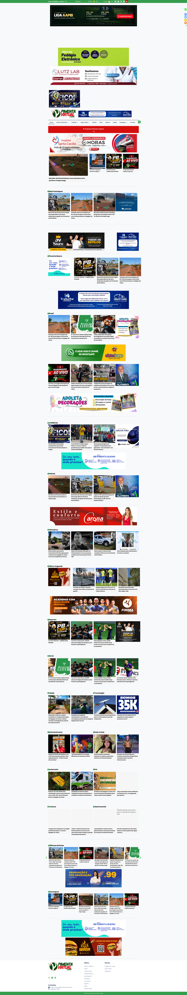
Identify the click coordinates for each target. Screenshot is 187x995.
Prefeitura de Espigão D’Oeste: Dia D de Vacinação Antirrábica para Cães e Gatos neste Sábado (104, 769)
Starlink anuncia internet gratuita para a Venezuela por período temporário (105, 693)
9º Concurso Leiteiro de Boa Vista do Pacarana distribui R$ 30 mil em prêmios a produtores (81, 318)
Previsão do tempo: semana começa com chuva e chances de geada (83, 565)
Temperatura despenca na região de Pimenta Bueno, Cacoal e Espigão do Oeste (59, 807)
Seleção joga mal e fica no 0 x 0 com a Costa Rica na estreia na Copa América (105, 565)
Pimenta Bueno (55, 238)
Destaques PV (88, 952)
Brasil (51, 295)
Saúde (115, 104)
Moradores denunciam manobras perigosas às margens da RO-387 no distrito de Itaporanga (104, 196)
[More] (185, 23)
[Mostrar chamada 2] (94, 113)
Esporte (107, 104)
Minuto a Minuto (88, 942)
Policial (94, 104)
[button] (139, 104)
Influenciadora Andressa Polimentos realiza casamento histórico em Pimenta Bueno (103, 732)
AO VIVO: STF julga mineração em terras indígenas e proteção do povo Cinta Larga (58, 361)
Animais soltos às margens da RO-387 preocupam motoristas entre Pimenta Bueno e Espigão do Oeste (116, 886)
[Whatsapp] (185, 9)
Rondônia (87, 955)
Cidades (73, 104)
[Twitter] (185, 17)
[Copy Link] (185, 20)
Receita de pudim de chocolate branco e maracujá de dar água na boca (127, 807)
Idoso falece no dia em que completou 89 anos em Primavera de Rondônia (104, 529)
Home (51, 104)
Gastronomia (88, 947)
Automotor (87, 957)
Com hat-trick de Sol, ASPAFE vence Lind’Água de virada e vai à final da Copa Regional (81, 619)
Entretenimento (88, 950)
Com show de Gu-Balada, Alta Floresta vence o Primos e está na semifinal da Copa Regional (127, 656)
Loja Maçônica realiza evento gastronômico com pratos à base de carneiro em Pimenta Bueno (104, 807)
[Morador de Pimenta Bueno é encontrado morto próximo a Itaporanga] (68, 146)
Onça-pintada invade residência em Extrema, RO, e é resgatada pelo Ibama (127, 769)
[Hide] (186, 25)
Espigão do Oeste (110, 942)
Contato (132, 104)
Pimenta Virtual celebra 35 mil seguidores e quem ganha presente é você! (126, 693)
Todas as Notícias (61, 104)
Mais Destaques (56, 173)
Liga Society (84, 104)
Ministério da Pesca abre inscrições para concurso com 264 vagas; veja (128, 565)
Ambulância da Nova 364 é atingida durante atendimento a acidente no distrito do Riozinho (81, 769)
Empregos (123, 104)
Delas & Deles (88, 965)
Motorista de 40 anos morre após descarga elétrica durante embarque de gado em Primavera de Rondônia (100, 886)
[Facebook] (185, 14)
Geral (101, 104)
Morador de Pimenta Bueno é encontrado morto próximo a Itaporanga (57, 473)
